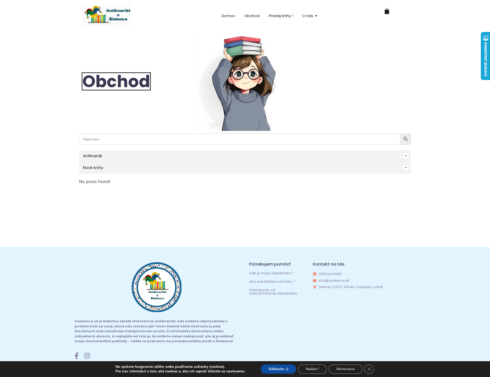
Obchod (252, 15)
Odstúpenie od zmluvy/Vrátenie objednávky (273, 291)
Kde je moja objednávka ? (271, 273)
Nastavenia (345, 369)
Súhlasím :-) (278, 369)
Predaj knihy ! (281, 15)
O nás (307, 15)
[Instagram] (87, 355)
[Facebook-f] (76, 355)
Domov (228, 15)
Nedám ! (312, 369)
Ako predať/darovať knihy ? (272, 281)
